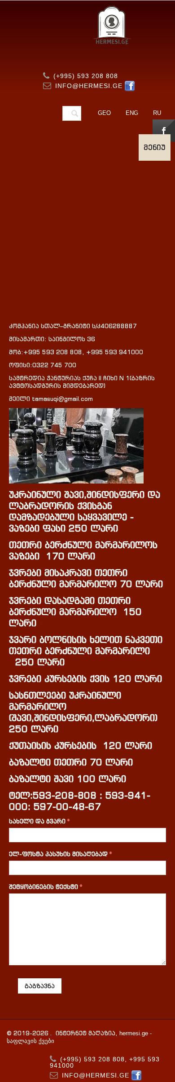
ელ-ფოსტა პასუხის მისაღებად (58, 854)
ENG (132, 113)
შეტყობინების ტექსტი (43, 887)
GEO (104, 113)
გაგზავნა (40, 986)
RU (157, 113)
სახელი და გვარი (37, 821)
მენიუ (155, 147)
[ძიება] (74, 114)
